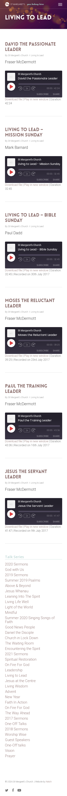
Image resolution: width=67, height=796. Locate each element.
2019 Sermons (16, 575)
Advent (10, 692)
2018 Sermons (16, 729)
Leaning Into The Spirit (22, 596)
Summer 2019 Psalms (22, 580)
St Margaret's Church (18, 55)
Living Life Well (17, 602)
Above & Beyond (18, 586)
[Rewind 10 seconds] (20, 88)
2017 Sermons (16, 718)
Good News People (20, 627)
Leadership (14, 670)
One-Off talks (15, 745)
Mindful (11, 612)
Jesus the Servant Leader (26, 474)
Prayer (10, 756)
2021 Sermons (16, 654)
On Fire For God (17, 665)
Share (56, 94)
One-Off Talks (16, 724)
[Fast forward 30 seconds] (33, 88)
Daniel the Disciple (19, 633)
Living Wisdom (16, 686)
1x (27, 88)
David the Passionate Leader (30, 46)
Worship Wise (15, 734)
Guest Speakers (17, 740)
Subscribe (43, 94)
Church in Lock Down (21, 638)
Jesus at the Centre (20, 681)
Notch (49, 781)
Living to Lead (37, 55)
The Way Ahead (17, 713)
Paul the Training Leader (26, 388)
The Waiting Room (19, 643)
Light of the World (19, 607)
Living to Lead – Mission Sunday (24, 132)
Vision (9, 751)
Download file (13, 99)
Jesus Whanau (16, 591)
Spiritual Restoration (20, 659)
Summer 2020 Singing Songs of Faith (30, 620)
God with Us (14, 570)
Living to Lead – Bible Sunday (30, 217)
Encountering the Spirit (22, 649)
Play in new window (36, 99)
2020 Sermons (16, 564)
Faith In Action (16, 702)
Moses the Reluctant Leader (30, 303)
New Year (12, 697)
